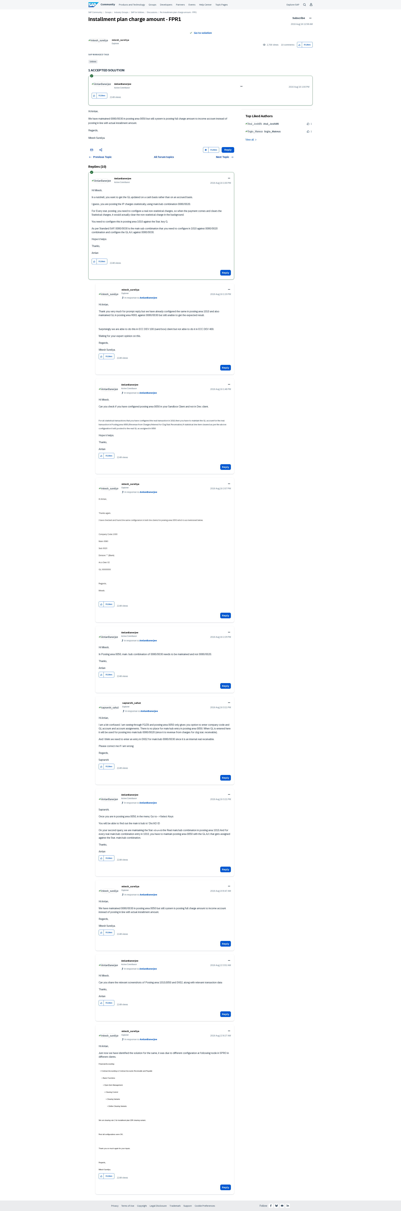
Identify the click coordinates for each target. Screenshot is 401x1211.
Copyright (142, 1206)
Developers (166, 4)
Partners (180, 4)
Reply (225, 272)
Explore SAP (293, 4)
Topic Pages (221, 4)
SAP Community (95, 12)
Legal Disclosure (158, 1206)
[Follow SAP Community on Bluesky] (276, 1205)
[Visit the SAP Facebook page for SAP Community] (271, 1205)
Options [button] (309, 18)
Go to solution (203, 33)
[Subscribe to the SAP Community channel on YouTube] (282, 1205)
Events (192, 4)
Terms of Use (127, 1206)
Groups (152, 4)
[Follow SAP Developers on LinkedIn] (287, 1205)
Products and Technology (132, 4)
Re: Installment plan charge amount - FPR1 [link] (178, 12)
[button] (299, 45)
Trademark (175, 1206)
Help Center (205, 4)
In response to (141, 297)
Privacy (114, 1206)
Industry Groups (121, 12)
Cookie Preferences (205, 1206)
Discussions (152, 12)
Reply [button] (228, 149)
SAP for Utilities (137, 12)
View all (249, 139)
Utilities (93, 62)
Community (108, 4)
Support (187, 1206)
